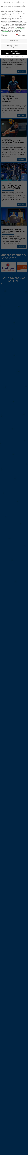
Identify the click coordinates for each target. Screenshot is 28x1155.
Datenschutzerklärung (20, 28)
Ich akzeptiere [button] (14, 41)
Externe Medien (22, 35)
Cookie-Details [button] (7, 56)
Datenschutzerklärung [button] (14, 56)
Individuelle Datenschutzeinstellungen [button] (14, 52)
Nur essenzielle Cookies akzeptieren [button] (14, 46)
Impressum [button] (22, 56)
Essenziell (5, 35)
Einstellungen (4, 31)
